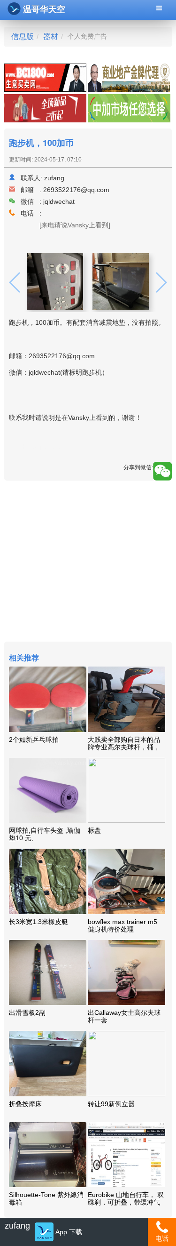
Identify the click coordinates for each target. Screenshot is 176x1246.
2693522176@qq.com (76, 189)
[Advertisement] (87, 562)
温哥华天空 (44, 9)
